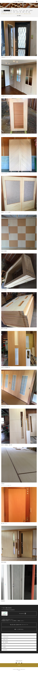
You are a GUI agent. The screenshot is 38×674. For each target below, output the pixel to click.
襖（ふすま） (15, 10)
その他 (17, 11)
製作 (25, 13)
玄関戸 (23, 11)
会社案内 (4, 647)
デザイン (22, 13)
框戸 (26, 11)
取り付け (27, 13)
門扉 (20, 11)
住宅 (10, 13)
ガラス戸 (20, 10)
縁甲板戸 (31, 10)
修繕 (29, 11)
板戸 (24, 10)
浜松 (8, 13)
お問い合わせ (5, 649)
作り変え (17, 13)
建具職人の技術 (5, 639)
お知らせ (4, 644)
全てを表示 (19, 15)
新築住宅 (4, 13)
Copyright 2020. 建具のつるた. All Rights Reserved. (19, 669)
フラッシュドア (7, 10)
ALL (2, 10)
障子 (11, 10)
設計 (19, 13)
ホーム (4, 634)
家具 (14, 11)
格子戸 (27, 10)
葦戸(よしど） (4, 11)
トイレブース (10, 11)
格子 (6, 13)
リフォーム (13, 13)
